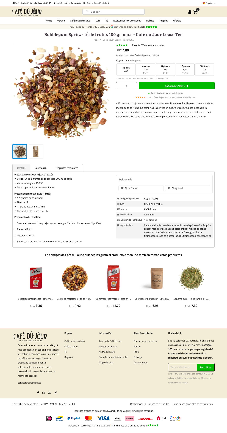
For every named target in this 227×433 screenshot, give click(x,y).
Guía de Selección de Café (97, 3)
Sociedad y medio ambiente (113, 357)
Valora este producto (153, 45)
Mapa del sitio (106, 362)
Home (49, 20)
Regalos (68, 357)
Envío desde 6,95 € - (33, 3)
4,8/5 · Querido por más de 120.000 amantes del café (165, 97)
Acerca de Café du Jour (110, 341)
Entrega (138, 357)
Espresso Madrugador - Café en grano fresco (152, 299)
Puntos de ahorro (108, 346)
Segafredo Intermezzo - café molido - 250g (35, 299)
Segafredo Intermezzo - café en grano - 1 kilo (113, 299)
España (209, 3)
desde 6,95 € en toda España (167, 93)
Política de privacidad (186, 378)
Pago (136, 352)
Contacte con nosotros (145, 341)
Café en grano (71, 346)
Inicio (96, 39)
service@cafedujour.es (29, 382)
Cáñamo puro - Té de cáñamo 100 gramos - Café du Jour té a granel (191, 299)
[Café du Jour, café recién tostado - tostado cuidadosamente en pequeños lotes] (44, 11)
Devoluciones (140, 362)
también (68, 3)
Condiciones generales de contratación (193, 404)
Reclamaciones (138, 404)
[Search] (87, 11)
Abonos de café (107, 352)
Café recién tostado (74, 341)
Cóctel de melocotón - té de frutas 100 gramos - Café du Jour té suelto (74, 299)
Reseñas (40, 168)
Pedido (137, 346)
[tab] (21, 167)
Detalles (21, 168)
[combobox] (113, 12)
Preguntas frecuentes (67, 168)
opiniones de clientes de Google (130, 27)
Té (65, 352)
